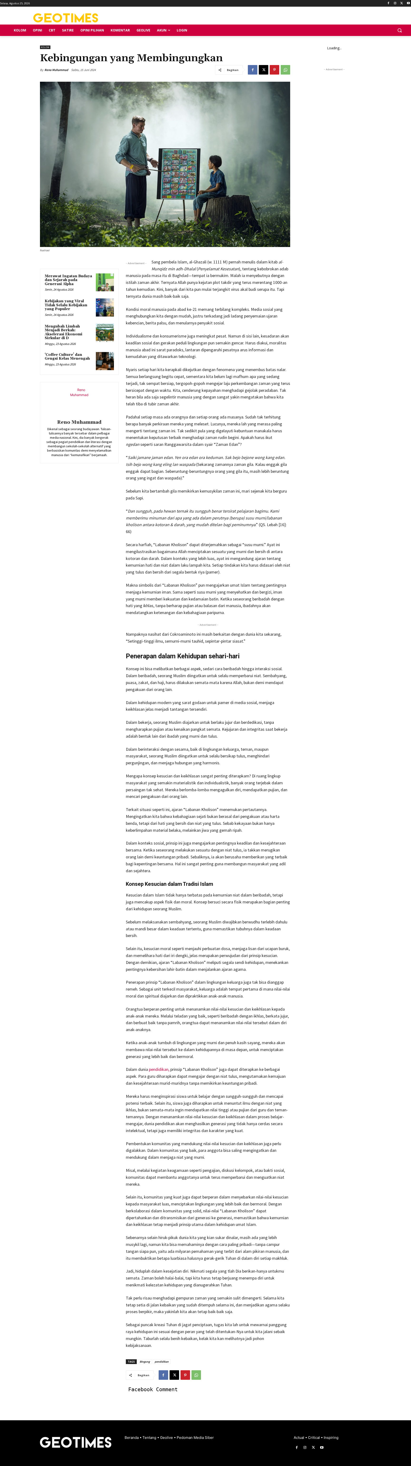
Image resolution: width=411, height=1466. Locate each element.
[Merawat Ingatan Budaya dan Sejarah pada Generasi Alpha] (105, 282)
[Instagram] (395, 3)
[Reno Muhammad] (79, 401)
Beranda (132, 1437)
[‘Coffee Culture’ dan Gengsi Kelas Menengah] (105, 361)
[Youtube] (408, 3)
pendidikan (162, 1361)
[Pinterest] (274, 70)
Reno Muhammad (56, 70)
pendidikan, (159, 1069)
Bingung (145, 1361)
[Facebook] (388, 3)
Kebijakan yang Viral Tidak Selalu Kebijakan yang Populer (66, 305)
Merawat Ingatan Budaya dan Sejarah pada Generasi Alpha (68, 280)
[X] (401, 3)
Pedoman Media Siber (195, 1437)
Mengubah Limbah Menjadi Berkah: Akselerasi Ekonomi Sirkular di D (63, 332)
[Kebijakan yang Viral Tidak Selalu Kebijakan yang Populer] (105, 307)
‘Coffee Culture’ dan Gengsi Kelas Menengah (67, 357)
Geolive (167, 1437)
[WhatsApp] (285, 70)
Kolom (45, 47)
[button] (399, 30)
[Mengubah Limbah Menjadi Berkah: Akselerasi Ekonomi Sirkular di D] (105, 333)
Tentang (149, 1437)
